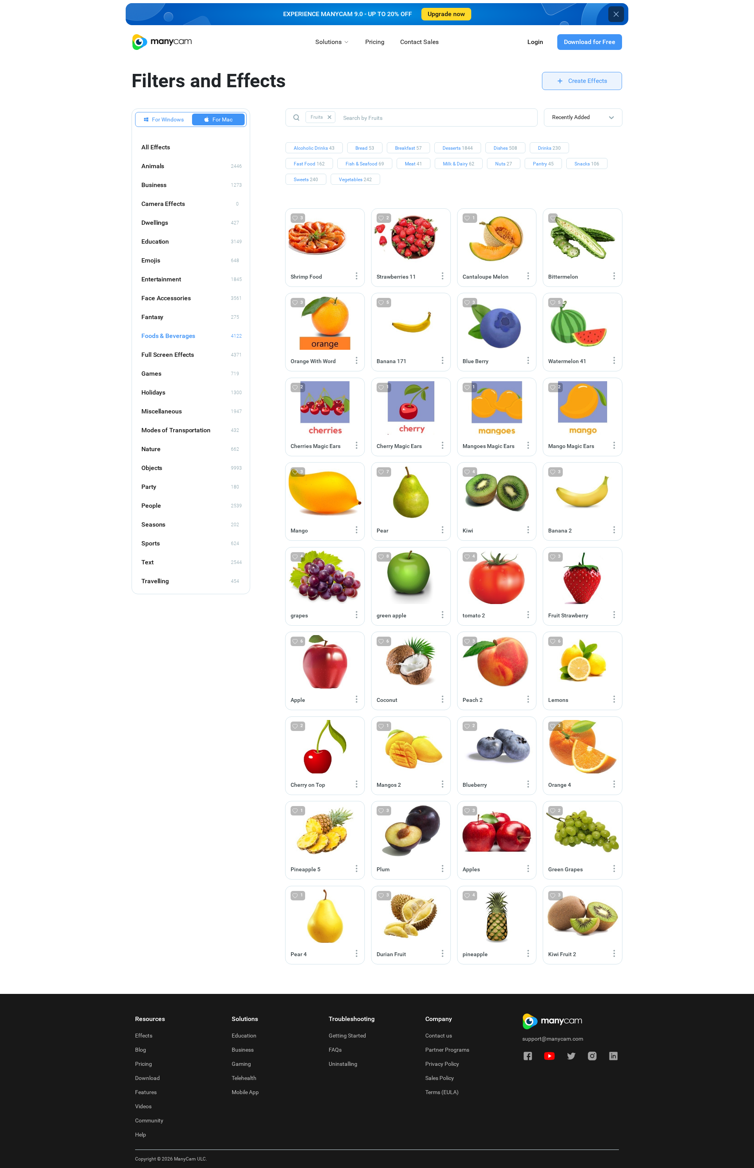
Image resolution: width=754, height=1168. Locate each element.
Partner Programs (447, 1050)
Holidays (191, 392)
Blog (140, 1050)
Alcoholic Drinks (314, 148)
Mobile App (245, 1092)
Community (149, 1120)
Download (147, 1078)
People (191, 505)
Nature (190, 449)
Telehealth (244, 1078)
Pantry (543, 164)
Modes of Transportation (190, 430)
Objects (191, 468)
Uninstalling (343, 1064)
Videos (143, 1106)
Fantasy (190, 317)
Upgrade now (446, 14)
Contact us (438, 1035)
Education (191, 241)
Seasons (190, 524)
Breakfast (408, 148)
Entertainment (191, 279)
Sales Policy (439, 1078)
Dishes (505, 148)
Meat (413, 164)
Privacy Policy (442, 1064)
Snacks (587, 164)
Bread (364, 148)
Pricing (374, 42)
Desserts (458, 148)
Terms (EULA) (442, 1092)
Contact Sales (419, 42)
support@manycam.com (552, 1039)
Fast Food (309, 164)
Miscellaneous (191, 411)
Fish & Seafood (365, 164)
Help (140, 1134)
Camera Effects (190, 204)
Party (190, 486)
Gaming (241, 1064)
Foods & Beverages (191, 336)
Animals (191, 166)
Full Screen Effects (191, 354)
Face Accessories (191, 298)
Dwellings (190, 222)
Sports (190, 543)
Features (146, 1092)
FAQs (335, 1050)
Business (191, 185)
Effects (143, 1035)
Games (190, 373)
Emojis (190, 260)
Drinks (549, 148)
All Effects (155, 147)
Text (191, 562)
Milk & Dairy (458, 164)
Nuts (503, 164)
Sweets (306, 179)
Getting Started (347, 1035)
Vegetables (355, 179)
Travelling (190, 581)
